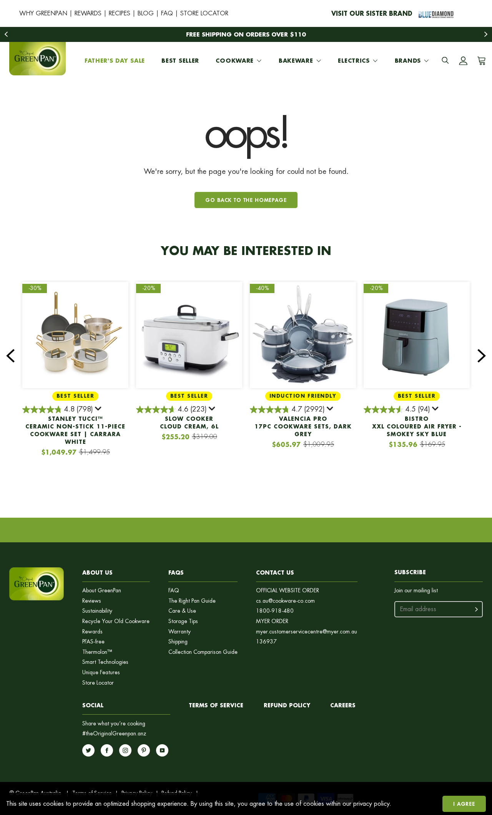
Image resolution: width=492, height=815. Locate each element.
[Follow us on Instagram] (125, 750)
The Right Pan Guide (192, 601)
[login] (463, 61)
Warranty (179, 632)
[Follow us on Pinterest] (144, 750)
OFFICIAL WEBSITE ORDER (287, 590)
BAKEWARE (296, 60)
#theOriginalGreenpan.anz (114, 734)
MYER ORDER (272, 621)
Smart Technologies (105, 662)
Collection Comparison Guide (203, 652)
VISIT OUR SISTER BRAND (371, 13)
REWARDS (88, 13)
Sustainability (97, 611)
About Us (97, 572)
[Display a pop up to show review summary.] (98, 410)
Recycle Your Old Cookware (116, 621)
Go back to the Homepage (245, 199)
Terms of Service (216, 705)
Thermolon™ (97, 652)
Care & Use (182, 611)
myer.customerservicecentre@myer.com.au (306, 632)
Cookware (235, 60)
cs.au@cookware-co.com (285, 601)
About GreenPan (101, 590)
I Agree (464, 803)
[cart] (480, 61)
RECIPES (119, 13)
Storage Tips (183, 621)
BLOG (146, 13)
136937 (266, 642)
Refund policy (287, 705)
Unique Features (101, 672)
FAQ (167, 13)
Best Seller (180, 60)
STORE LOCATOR (204, 13)
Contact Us (275, 572)
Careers (343, 705)
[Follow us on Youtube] (162, 750)
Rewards (92, 632)
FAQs (176, 572)
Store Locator (98, 683)
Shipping (178, 642)
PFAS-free (93, 642)
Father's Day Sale (115, 60)
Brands (408, 60)
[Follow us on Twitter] (88, 750)
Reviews (91, 601)
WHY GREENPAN (43, 13)
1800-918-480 (275, 611)
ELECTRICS (353, 60)
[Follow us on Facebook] (107, 750)
